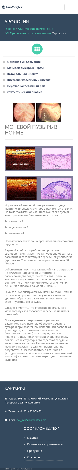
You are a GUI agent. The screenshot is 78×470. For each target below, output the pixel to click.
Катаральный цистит (22, 74)
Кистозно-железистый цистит (28, 80)
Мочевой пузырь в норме (25, 68)
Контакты (33, 457)
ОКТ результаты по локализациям (28, 33)
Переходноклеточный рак (26, 86)
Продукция (34, 451)
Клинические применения (35, 28)
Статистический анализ (24, 92)
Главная (10, 28)
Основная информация (24, 62)
